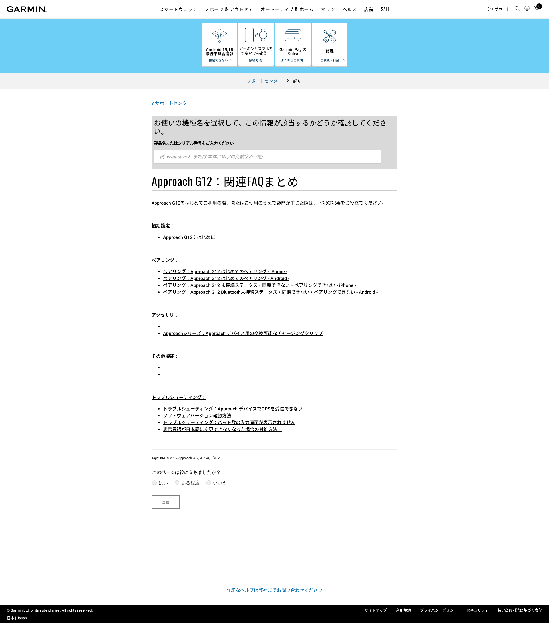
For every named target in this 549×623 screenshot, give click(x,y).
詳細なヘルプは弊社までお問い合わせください (274, 590)
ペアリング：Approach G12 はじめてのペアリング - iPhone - (225, 271)
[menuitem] (499, 9)
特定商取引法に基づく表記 (520, 610)
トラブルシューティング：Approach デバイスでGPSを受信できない (233, 409)
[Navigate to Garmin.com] (27, 9)
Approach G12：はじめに (189, 237)
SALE (385, 9)
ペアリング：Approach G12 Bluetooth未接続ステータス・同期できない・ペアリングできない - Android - (270, 292)
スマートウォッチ (178, 9)
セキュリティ (477, 610)
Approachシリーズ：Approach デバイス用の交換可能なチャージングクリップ (243, 333)
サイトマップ (376, 610)
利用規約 (403, 610)
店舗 (368, 9)
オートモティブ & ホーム (286, 9)
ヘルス (350, 9)
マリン (328, 9)
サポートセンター (264, 81)
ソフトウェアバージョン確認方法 (197, 415)
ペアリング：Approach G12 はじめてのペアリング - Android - (226, 278)
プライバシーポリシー (438, 610)
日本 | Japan (17, 618)
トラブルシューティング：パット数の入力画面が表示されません (229, 422)
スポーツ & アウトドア (229, 9)
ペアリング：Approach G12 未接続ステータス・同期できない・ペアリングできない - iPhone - (259, 285)
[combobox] (267, 157)
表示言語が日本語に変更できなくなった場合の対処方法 (222, 429)
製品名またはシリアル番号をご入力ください (194, 143)
